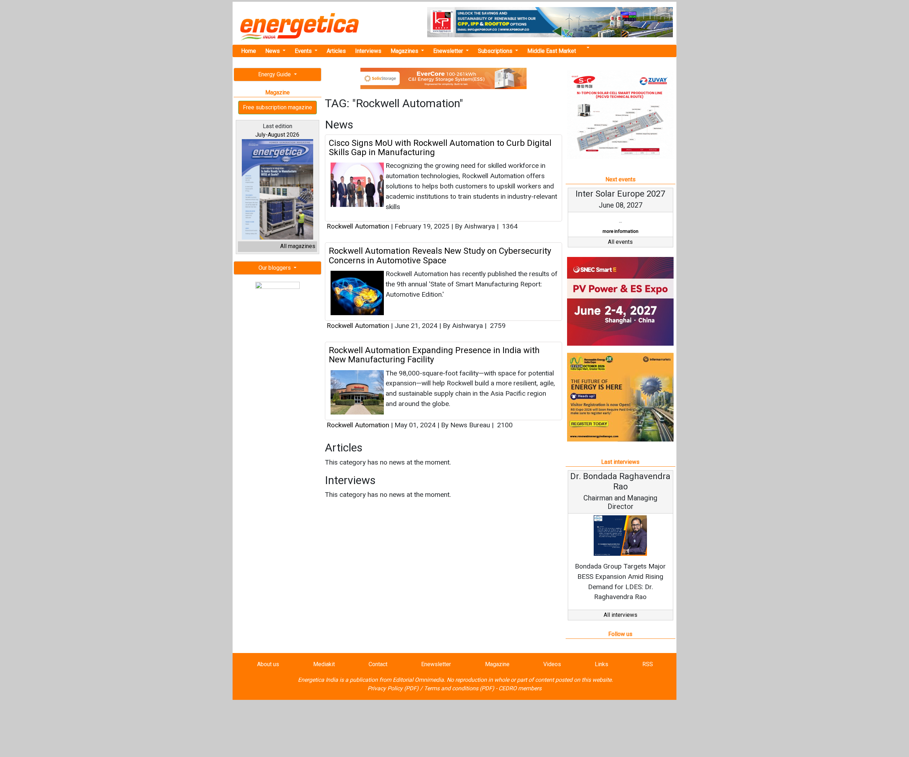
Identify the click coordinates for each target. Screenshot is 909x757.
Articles (336, 51)
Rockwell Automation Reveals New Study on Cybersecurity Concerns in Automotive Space (440, 255)
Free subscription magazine (277, 107)
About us (268, 664)
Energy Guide (275, 74)
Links (601, 664)
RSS (647, 664)
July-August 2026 (277, 134)
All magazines (297, 246)
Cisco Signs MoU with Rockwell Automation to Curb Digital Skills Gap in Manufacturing (440, 147)
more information (620, 231)
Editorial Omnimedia (418, 679)
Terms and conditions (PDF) (459, 688)
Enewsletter (448, 51)
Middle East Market (551, 51)
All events (620, 241)
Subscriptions (496, 51)
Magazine (497, 664)
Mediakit (324, 664)
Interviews (368, 51)
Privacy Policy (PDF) (393, 688)
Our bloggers (275, 267)
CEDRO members (520, 688)
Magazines (405, 51)
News (273, 51)
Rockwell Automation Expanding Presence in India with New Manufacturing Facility (434, 354)
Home (248, 51)
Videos (552, 664)
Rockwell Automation (358, 226)
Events (304, 51)
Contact (378, 664)
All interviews (620, 614)
